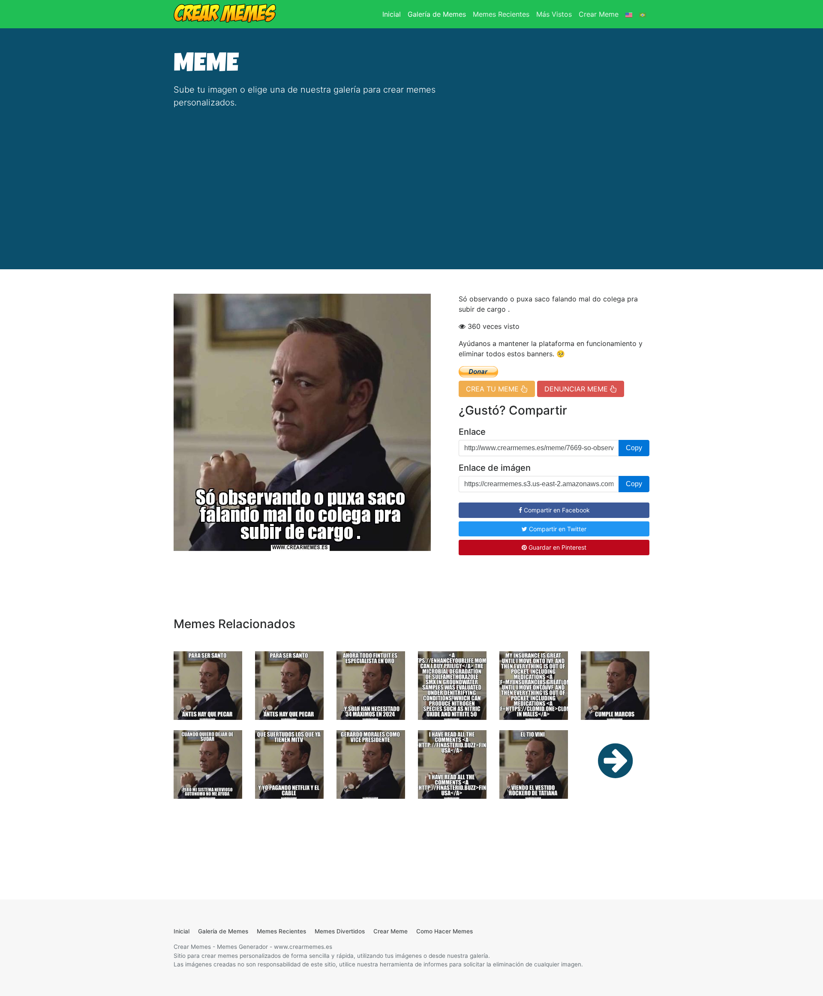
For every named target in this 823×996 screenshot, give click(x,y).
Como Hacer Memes (444, 931)
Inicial (393, 13)
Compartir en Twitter (556, 529)
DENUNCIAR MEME (577, 389)
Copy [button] (634, 447)
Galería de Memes (437, 14)
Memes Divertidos (340, 931)
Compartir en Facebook (556, 510)
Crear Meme (599, 14)
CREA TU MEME (493, 389)
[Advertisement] (411, 180)
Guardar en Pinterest (556, 547)
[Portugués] (642, 14)
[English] (629, 14)
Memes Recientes (501, 14)
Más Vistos (554, 14)
